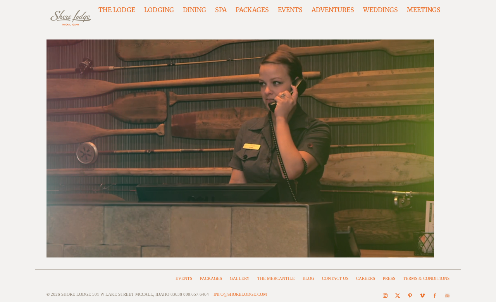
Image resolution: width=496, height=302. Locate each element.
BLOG (308, 278)
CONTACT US (335, 278)
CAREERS (365, 278)
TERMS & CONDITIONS (426, 278)
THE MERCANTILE (276, 278)
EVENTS (184, 278)
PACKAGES (211, 278)
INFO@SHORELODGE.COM (240, 294)
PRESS (389, 278)
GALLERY (240, 278)
